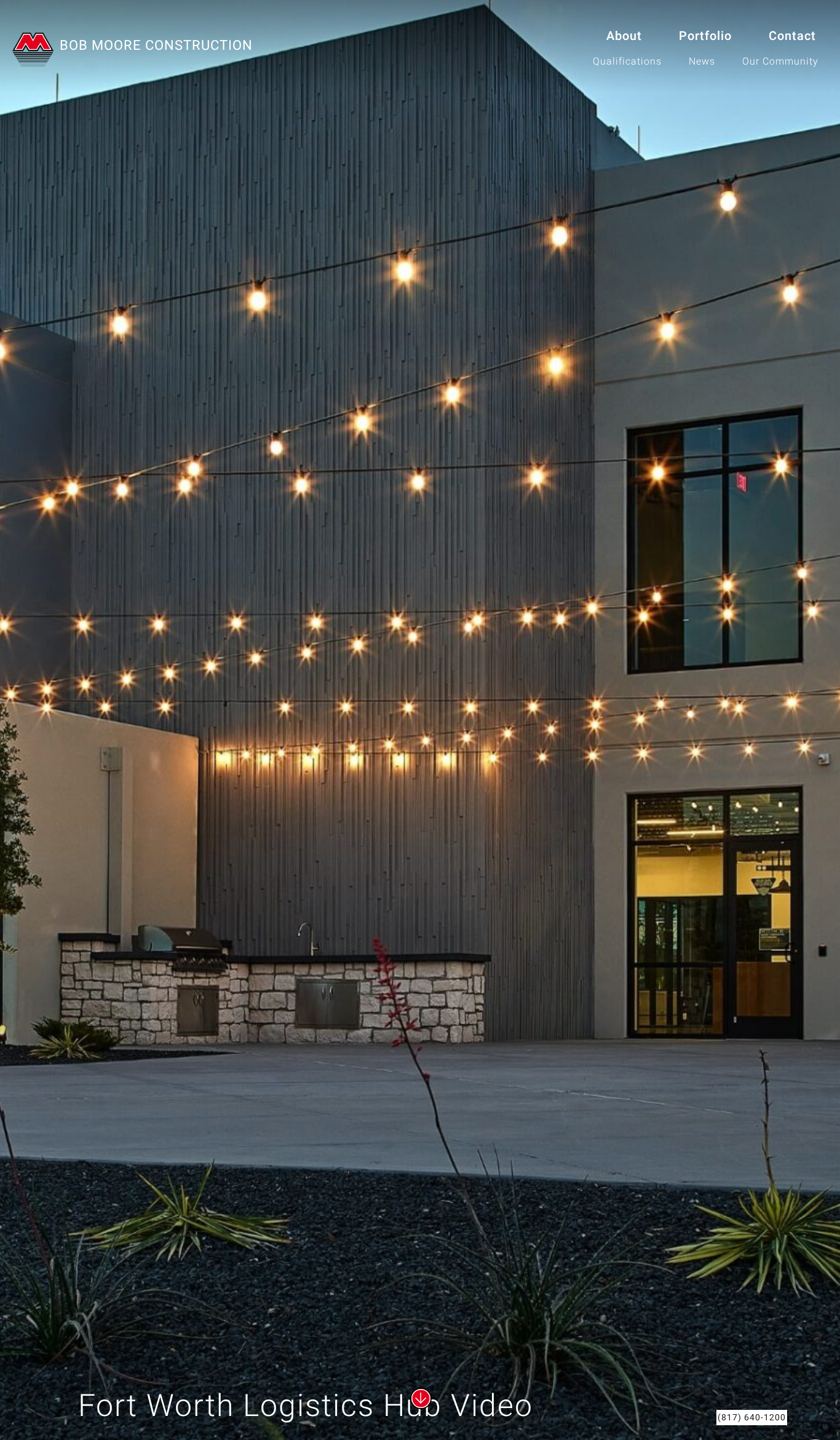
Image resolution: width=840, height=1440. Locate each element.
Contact (792, 36)
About (624, 36)
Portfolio (705, 36)
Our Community (780, 61)
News (702, 61)
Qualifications (627, 61)
